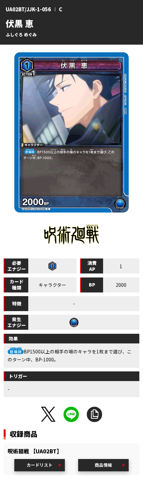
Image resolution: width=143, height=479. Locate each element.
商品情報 (103, 465)
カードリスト (40, 465)
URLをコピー (94, 414)
